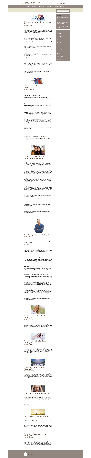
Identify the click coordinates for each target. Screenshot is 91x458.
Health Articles (62, 6)
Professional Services (42, 6)
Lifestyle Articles (56, 6)
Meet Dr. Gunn (29, 6)
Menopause (58, 50)
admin (29, 10)
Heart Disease (59, 43)
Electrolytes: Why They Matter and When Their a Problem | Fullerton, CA (36, 157)
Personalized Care (34, 6)
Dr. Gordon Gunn (59, 34)
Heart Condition (59, 42)
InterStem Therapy (59, 49)
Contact (66, 6)
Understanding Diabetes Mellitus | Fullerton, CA (38, 23)
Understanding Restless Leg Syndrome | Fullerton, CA (36, 342)
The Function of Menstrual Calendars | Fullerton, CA (36, 435)
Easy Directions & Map (61, 3)
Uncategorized (32, 437)
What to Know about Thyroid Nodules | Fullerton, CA (36, 317)
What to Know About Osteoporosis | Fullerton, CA (35, 368)
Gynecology (58, 37)
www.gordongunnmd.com (45, 69)
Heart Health (32, 89)
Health (31, 25)
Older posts (29, 454)
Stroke (58, 52)
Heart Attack (58, 40)
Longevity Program (49, 6)
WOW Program (59, 59)
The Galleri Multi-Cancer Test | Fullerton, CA (38, 416)
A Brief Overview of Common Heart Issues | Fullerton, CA (37, 87)
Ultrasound (58, 53)
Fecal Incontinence (59, 36)
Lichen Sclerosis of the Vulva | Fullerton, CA (37, 393)
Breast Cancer (59, 33)
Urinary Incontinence (60, 56)
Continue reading (27, 328)
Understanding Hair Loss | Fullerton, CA (36, 235)
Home (24, 6)
